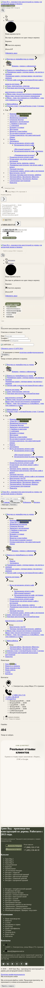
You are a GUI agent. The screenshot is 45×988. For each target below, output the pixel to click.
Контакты (10, 316)
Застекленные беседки (13, 870)
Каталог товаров (8, 6)
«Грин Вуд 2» (15, 116)
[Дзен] (17, 964)
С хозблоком (14, 125)
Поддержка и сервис (13, 924)
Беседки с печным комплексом (16, 895)
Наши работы (11, 312)
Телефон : (4, 338)
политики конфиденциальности (31, 352)
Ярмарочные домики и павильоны (18, 908)
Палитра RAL (10, 932)
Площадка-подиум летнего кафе (22, 157)
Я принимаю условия (23, 352)
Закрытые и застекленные (19, 121)
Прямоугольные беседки (14, 893)
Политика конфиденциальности (13, 974)
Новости (8, 921)
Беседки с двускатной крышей (16, 876)
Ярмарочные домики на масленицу (18, 904)
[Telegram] (3, 964)
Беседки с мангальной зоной (16, 897)
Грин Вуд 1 (9, 859)
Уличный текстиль (16, 169)
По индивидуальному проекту (21, 133)
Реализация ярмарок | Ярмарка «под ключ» (21, 910)
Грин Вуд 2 (9, 861)
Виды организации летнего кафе (22, 143)
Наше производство (13, 311)
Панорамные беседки (13, 902)
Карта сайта (9, 934)
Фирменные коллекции (18, 118)
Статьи (9, 314)
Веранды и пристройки (18, 131)
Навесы (12, 139)
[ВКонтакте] (7, 964)
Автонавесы (14, 141)
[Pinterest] (26, 964)
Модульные (14, 129)
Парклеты (13, 183)
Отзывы (8, 930)
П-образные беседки (12, 891)
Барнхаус (8, 867)
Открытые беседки (17, 120)
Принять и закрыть (8, 986)
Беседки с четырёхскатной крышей (18, 889)
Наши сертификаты (12, 928)
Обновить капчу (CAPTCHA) (12, 348)
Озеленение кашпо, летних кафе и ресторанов (27, 171)
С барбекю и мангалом (18, 123)
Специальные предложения (20, 181)
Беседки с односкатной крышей (17, 874)
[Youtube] (12, 964)
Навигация (5, 504)
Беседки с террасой (12, 872)
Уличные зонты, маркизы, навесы (22, 163)
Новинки (13, 114)
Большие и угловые (17, 127)
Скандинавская (11, 865)
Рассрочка (9, 926)
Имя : (3, 336)
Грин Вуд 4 (9, 863)
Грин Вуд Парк (11, 307)
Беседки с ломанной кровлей (16, 878)
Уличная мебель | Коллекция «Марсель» (24, 177)
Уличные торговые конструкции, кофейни (25, 175)
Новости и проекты (13, 309)
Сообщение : (5, 340)
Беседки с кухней (11, 899)
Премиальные (10, 869)
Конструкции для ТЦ (17, 173)
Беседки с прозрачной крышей (16, 880)
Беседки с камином (12, 900)
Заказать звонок (9, 238)
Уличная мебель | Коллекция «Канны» (24, 179)
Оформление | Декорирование (16, 906)
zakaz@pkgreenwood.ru (15, 951)
